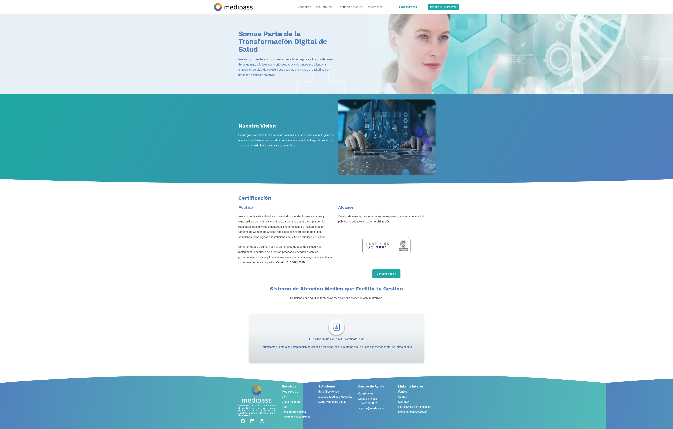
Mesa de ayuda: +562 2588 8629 (368, 401)
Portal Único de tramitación (414, 407)
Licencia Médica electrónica (335, 396)
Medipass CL (290, 391)
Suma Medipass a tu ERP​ (333, 401)
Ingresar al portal (443, 7)
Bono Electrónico (328, 391)
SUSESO (403, 401)
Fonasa (402, 391)
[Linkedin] (252, 421)
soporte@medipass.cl (371, 408)
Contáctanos (365, 393)
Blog (284, 407)
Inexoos (246, 415)
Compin (402, 396)
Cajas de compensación (412, 412)
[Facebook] (242, 421)
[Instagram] (262, 421)
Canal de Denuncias (294, 412)
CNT (284, 396)
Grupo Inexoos (291, 401)
